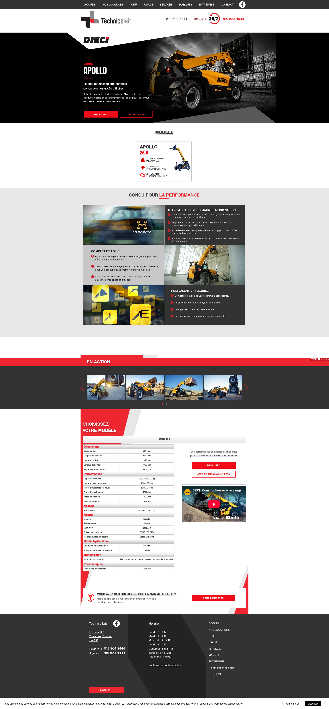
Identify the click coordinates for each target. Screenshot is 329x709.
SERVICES (215, 648)
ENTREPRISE (216, 661)
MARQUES (215, 655)
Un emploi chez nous (221, 667)
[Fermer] (325, 703)
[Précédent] (246, 387)
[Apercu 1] (166, 404)
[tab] (164, 439)
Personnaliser (292, 703)
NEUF (212, 636)
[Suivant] (82, 387)
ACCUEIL (214, 623)
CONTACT (215, 674)
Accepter (313, 703)
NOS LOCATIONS (219, 629)
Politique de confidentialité (228, 703)
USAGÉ (213, 642)
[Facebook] (242, 4)
